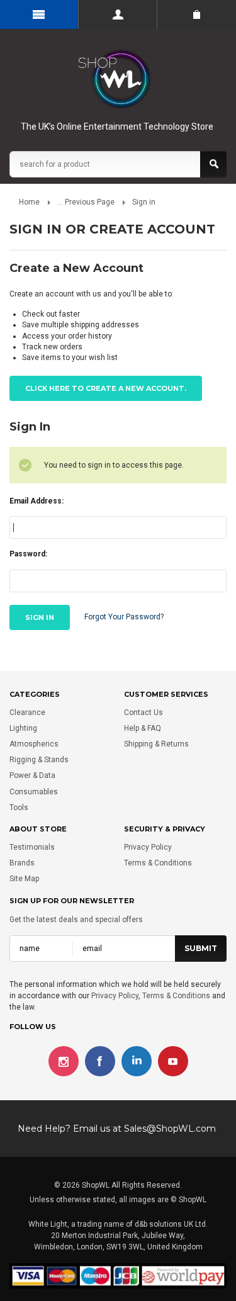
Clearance (27, 712)
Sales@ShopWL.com (170, 1128)
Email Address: (36, 501)
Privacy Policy (148, 847)
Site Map (24, 878)
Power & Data (32, 775)
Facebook (100, 1061)
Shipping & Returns (156, 744)
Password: (28, 553)
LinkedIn (136, 1061)
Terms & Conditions (158, 863)
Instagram (63, 1061)
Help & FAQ (142, 728)
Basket (196, 14)
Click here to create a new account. (105, 388)
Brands (22, 863)
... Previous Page (86, 202)
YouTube (173, 1061)
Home (29, 202)
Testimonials (32, 847)
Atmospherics (34, 744)
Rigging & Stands (39, 759)
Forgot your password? (124, 616)
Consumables (33, 791)
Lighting (23, 728)
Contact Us (143, 712)
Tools (18, 807)
